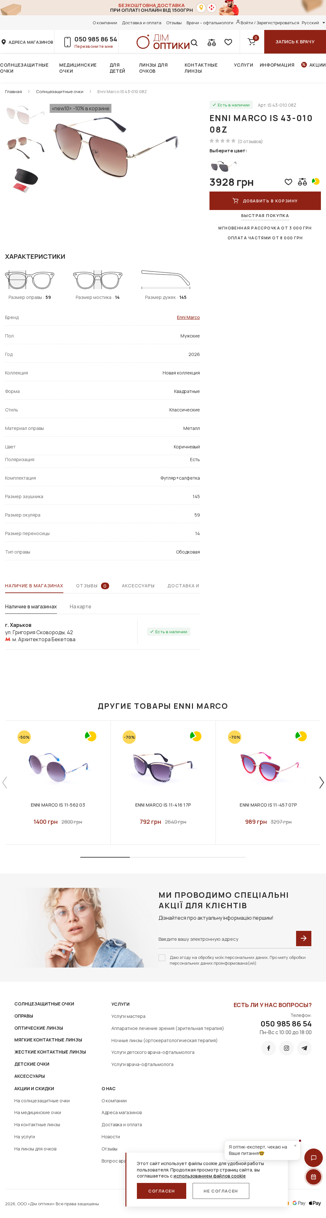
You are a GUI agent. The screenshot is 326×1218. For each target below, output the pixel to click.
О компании (105, 22)
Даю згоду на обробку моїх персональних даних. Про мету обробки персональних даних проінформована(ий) (238, 960)
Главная (13, 91)
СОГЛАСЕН (161, 1191)
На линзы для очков (35, 1149)
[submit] (303, 938)
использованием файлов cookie (210, 1176)
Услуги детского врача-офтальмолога (153, 1052)
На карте (80, 606)
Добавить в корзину (270, 201)
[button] (313, 1158)
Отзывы (174, 22)
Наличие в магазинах (34, 586)
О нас (109, 1088)
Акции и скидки (34, 1088)
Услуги (243, 65)
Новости (111, 1137)
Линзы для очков (153, 68)
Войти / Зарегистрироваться (270, 22)
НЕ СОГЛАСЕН (221, 1191)
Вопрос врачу (116, 1161)
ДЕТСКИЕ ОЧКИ (31, 1064)
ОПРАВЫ (23, 1016)
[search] (194, 42)
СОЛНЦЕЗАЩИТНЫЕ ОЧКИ (44, 1004)
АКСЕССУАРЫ (29, 1076)
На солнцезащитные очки (42, 1101)
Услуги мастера (128, 1016)
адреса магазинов (31, 42)
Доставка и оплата (141, 22)
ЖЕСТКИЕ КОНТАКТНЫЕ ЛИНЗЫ (50, 1052)
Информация (277, 65)
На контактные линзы (37, 1124)
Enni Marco (188, 317)
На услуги (24, 1137)
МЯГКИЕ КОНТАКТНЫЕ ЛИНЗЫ (48, 1040)
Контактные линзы (201, 68)
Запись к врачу (295, 42)
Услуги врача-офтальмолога (142, 1064)
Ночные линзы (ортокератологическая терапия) (164, 1040)
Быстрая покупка (265, 215)
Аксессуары (138, 586)
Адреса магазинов (122, 1112)
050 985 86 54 (95, 39)
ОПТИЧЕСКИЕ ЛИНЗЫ (38, 1028)
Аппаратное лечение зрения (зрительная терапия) (167, 1028)
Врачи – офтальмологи (210, 22)
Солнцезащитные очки (24, 68)
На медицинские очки (37, 1112)
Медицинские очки (78, 68)
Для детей (118, 68)
